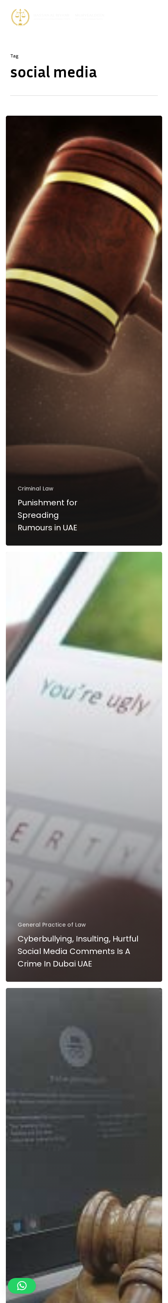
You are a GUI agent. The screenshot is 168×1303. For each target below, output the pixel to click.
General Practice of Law (52, 925)
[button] (156, 17)
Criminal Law (36, 488)
